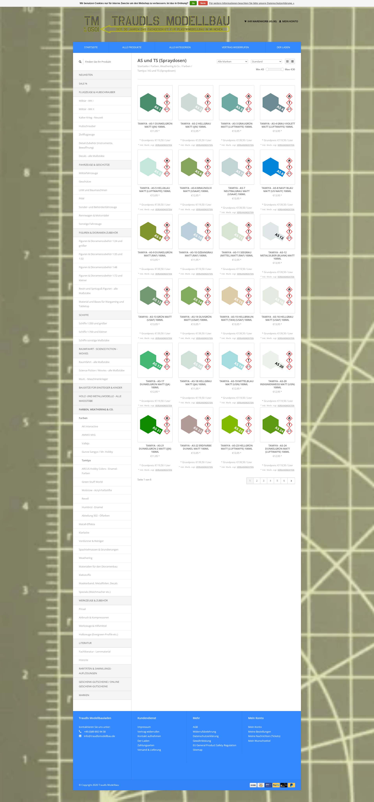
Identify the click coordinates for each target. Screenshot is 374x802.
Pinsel (82, 609)
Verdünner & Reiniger (91, 541)
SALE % (83, 83)
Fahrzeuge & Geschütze (94, 164)
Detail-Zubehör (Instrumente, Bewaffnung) (96, 145)
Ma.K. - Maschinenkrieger (93, 379)
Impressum (144, 727)
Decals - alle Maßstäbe (91, 156)
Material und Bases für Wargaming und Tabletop (101, 304)
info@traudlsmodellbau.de (99, 736)
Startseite (91, 47)
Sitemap (197, 749)
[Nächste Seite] (291, 481)
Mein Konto (290, 21)
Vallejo (85, 443)
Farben (83, 418)
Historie (83, 660)
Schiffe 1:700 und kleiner (93, 331)
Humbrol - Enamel (92, 507)
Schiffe (84, 315)
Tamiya (86, 460)
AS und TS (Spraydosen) (162, 70)
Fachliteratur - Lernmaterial (94, 651)
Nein (203, 3)
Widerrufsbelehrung (204, 731)
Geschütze (85, 181)
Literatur (85, 643)
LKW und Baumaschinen (93, 190)
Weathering (85, 558)
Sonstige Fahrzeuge (90, 224)
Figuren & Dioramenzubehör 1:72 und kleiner (100, 278)
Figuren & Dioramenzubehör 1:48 (98, 267)
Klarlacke (84, 532)
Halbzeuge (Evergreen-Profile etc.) (98, 634)
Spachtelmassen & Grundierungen (98, 549)
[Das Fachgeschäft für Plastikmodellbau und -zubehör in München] (159, 21)
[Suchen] (80, 62)
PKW (81, 198)
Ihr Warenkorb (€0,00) (262, 21)
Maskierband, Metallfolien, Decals (98, 583)
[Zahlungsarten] (254, 785)
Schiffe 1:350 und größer (93, 323)
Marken (84, 695)
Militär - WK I (86, 100)
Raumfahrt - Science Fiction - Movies (98, 351)
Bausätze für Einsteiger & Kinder (100, 387)
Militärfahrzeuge (88, 173)
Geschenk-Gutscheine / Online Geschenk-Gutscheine (99, 684)
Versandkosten (163, 145)
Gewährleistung (202, 740)
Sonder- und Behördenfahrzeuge (98, 207)
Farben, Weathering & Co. (96, 409)
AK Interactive (90, 426)
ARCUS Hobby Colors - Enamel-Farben (99, 471)
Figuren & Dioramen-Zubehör (98, 232)
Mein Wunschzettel (259, 740)
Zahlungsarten (146, 745)
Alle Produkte (131, 47)
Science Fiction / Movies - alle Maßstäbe (101, 370)
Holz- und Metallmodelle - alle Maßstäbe (100, 398)
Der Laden (283, 47)
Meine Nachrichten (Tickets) (264, 736)
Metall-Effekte (87, 524)
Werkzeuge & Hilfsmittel (93, 626)
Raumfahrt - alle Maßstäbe (94, 362)
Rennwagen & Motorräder (94, 215)
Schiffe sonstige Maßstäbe (94, 340)
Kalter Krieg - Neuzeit (91, 117)
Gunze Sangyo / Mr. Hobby (97, 451)
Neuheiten (86, 74)
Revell (85, 498)
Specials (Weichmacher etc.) (95, 592)
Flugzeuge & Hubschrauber (97, 92)
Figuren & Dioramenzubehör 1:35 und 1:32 (100, 256)
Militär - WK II (86, 109)
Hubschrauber (87, 126)
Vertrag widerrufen (235, 47)
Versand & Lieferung (149, 749)
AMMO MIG (88, 435)
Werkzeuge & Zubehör (93, 600)
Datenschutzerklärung (206, 736)
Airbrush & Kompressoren (94, 617)
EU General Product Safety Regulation (214, 745)
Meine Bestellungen (259, 731)
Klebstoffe (85, 575)
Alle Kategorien (180, 47)
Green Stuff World (92, 482)
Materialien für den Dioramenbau (98, 566)
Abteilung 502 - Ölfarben (96, 515)
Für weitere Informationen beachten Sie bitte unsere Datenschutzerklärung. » (251, 3)
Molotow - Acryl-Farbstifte (97, 490)
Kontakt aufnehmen (149, 736)
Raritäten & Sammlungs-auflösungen (95, 671)
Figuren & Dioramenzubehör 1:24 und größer (100, 243)
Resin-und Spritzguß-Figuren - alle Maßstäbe (98, 291)
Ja (193, 3)
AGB (195, 727)
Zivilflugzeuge (87, 134)
